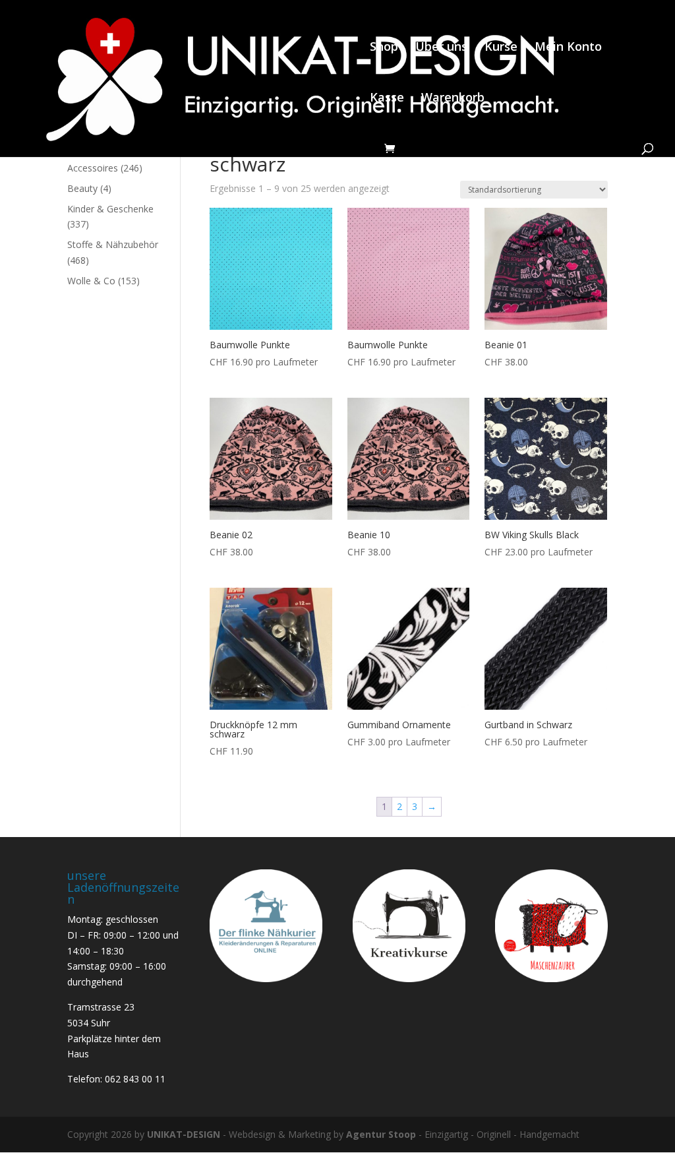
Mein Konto (568, 48)
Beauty (82, 188)
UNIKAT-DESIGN (183, 1134)
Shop (384, 48)
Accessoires (92, 168)
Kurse (500, 48)
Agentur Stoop (381, 1134)
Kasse (387, 98)
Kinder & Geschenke (110, 209)
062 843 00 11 (135, 1079)
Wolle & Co (91, 280)
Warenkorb (452, 98)
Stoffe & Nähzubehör (112, 244)
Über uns (441, 48)
